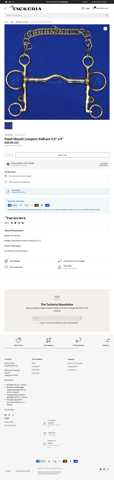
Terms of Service (10, 425)
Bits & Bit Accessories (22, 22)
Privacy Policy (9, 422)
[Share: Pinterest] (19, 222)
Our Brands (35, 373)
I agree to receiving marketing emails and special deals (59, 323)
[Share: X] (15, 222)
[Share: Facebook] (11, 222)
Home (6, 22)
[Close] (107, 190)
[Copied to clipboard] (22, 222)
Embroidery (36, 370)
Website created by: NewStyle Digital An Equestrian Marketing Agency (49, 473)
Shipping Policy (73, 366)
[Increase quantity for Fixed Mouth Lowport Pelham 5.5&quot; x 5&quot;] (12, 155)
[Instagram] (10, 2)
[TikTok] (13, 2)
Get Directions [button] (9, 409)
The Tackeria (8, 135)
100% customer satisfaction (19, 182)
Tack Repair (36, 366)
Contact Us (72, 370)
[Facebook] (6, 2)
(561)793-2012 (9, 363)
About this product (14, 230)
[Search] (107, 15)
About (34, 363)
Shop (12, 22)
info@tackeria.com (11, 365)
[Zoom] (105, 29)
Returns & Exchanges (75, 363)
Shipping (6, 145)
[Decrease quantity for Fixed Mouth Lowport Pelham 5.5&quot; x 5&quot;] (6, 155)
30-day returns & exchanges (20, 176)
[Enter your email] (80, 318)
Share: (6, 223)
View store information (103, 164)
